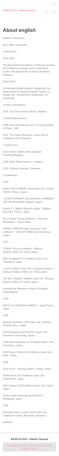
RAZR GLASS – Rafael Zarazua (19, 10)
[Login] (45, 12)
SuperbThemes (29, 448)
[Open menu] (54, 4)
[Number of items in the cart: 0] (54, 12)
